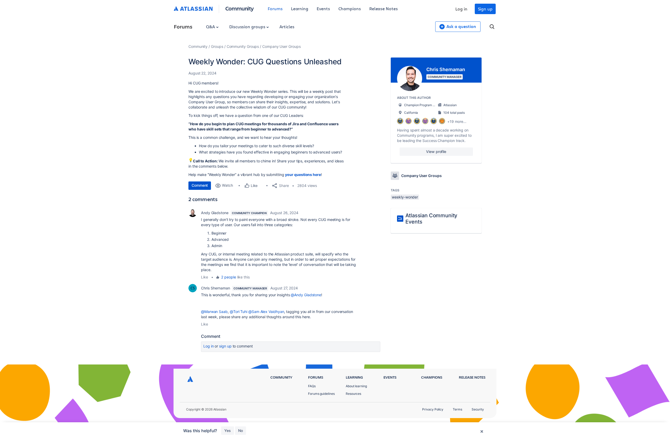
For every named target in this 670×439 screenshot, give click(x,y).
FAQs (312, 386)
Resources (353, 394)
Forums (275, 8)
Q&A (211, 26)
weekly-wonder (405, 197)
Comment (200, 185)
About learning (356, 386)
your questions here (303, 174)
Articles (287, 26)
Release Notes (383, 8)
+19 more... (456, 121)
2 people (228, 277)
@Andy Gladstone (306, 295)
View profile (436, 151)
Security (478, 409)
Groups (217, 46)
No (240, 430)
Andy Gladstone (214, 212)
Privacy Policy (432, 409)
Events (323, 8)
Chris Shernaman (215, 288)
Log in (461, 9)
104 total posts (454, 113)
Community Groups (243, 46)
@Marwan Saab (214, 311)
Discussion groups (247, 26)
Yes (227, 430)
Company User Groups (281, 46)
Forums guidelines (321, 394)
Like (204, 277)
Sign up (485, 9)
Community (239, 8)
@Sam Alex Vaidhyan (266, 311)
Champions (349, 8)
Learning (299, 8)
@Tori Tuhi (238, 311)
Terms (457, 409)
